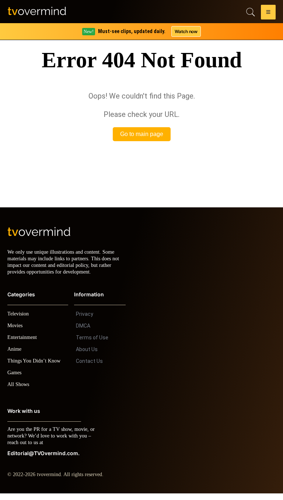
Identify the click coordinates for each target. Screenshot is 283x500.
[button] (268, 13)
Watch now (185, 31)
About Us (87, 356)
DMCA (83, 332)
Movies (15, 332)
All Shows (18, 391)
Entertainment (24, 344)
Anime (14, 356)
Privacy (84, 321)
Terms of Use (92, 344)
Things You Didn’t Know (35, 367)
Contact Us (89, 368)
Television (19, 320)
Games (15, 379)
